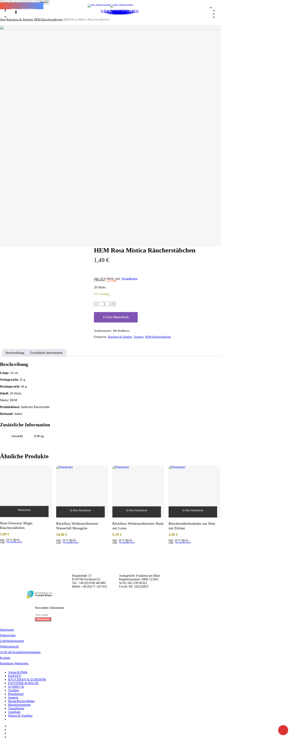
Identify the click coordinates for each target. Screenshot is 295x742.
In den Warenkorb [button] (80, 510)
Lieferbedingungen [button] (12, 641)
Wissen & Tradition (20, 715)
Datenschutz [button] (8, 635)
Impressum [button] (7, 629)
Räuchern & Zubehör (19, 19)
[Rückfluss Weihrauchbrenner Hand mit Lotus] (138, 491)
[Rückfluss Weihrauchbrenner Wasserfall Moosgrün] (82, 491)
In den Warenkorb (116, 317)
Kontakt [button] (5, 657)
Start (3, 19)
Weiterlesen (24, 509)
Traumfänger (16, 708)
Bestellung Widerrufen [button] (14, 663)
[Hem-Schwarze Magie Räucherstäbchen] (26, 491)
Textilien (138, 336)
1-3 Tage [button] (112, 280)
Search (44, 2)
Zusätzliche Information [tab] (46, 352)
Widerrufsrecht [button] (9, 646)
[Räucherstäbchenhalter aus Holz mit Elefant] (194, 491)
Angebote (14, 712)
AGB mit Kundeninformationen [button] (20, 652)
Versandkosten (129, 278)
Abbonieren (43, 619)
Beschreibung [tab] (15, 352)
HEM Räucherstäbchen (48, 19)
